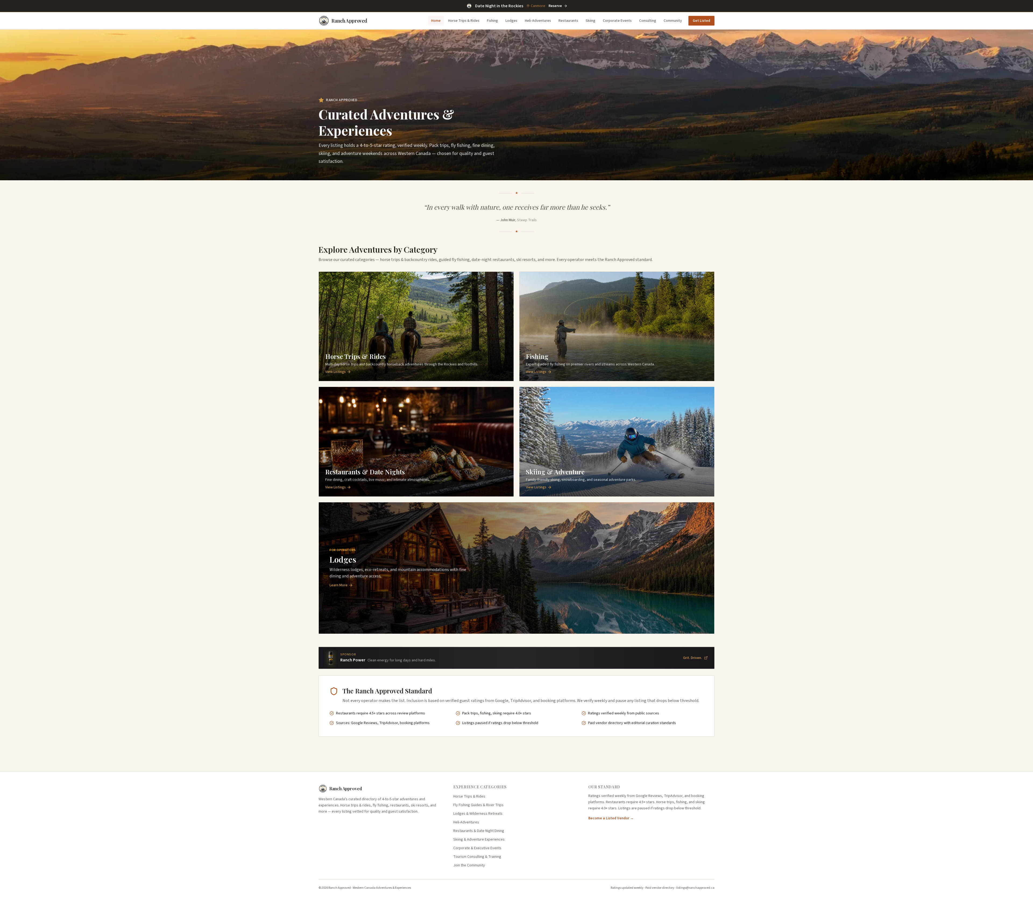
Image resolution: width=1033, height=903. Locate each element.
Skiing (590, 20)
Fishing (492, 20)
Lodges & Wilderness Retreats (478, 813)
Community (673, 20)
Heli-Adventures (538, 20)
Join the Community (469, 865)
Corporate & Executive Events (477, 848)
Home (436, 20)
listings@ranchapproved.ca (695, 888)
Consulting (647, 20)
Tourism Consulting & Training (477, 856)
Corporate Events (617, 20)
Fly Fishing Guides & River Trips (478, 805)
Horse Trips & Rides (463, 20)
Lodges (511, 20)
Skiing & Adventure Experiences (479, 839)
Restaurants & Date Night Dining (478, 831)
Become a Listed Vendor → (611, 818)
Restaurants (568, 20)
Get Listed (701, 20)
